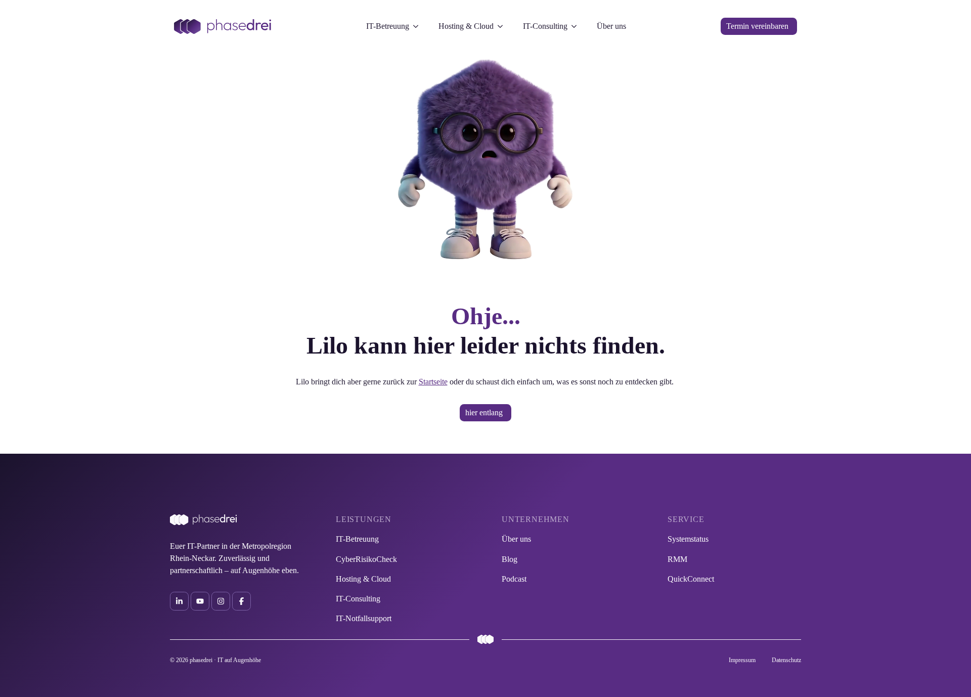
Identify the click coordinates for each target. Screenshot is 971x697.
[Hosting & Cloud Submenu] (503, 26)
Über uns (611, 26)
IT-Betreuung (387, 26)
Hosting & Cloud (466, 26)
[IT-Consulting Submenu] (577, 26)
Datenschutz (786, 660)
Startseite (433, 381)
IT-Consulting (545, 26)
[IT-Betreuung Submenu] (418, 26)
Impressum (742, 660)
